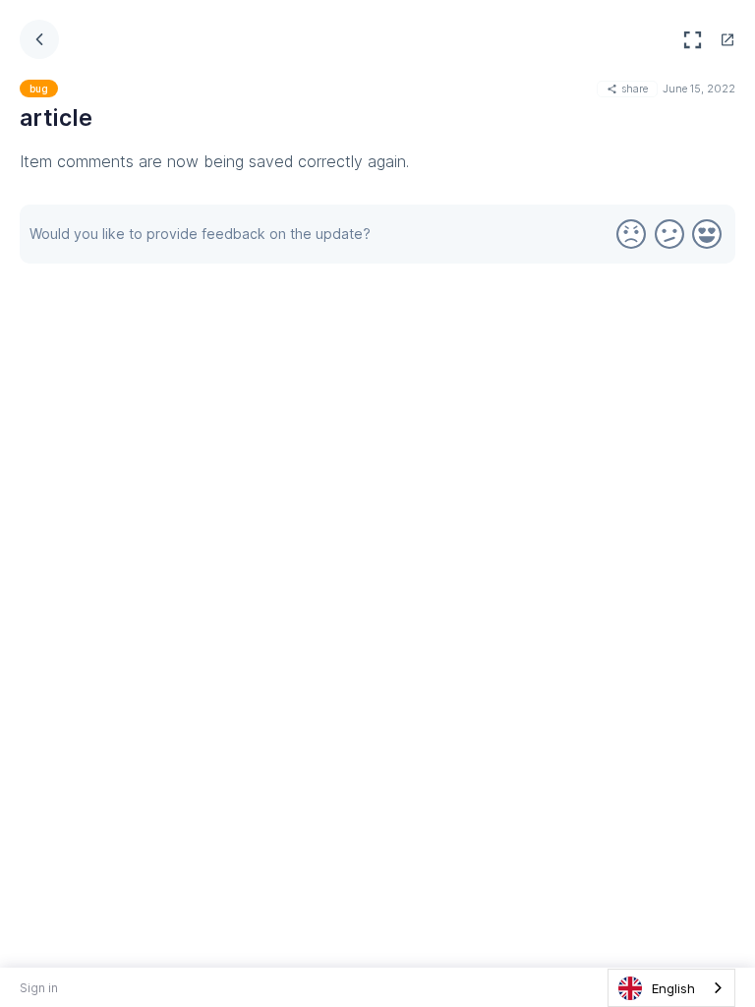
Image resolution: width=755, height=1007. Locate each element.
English (673, 988)
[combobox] (671, 988)
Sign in (39, 987)
